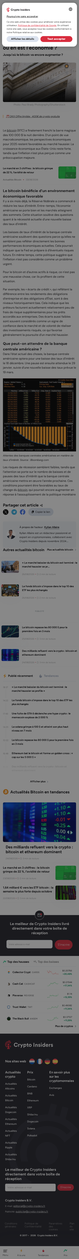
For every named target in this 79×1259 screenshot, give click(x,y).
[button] (23, 39)
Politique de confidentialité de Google (37, 25)
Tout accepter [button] (56, 39)
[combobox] (70, 9)
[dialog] (39, 25)
